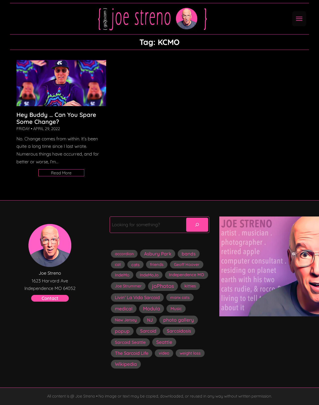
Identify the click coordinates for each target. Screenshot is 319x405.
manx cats (180, 297)
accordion (124, 253)
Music (176, 308)
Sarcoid (148, 331)
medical (124, 309)
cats (135, 264)
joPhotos (163, 286)
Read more (67, 173)
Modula (151, 308)
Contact (50, 298)
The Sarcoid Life (131, 353)
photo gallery (178, 320)
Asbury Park (157, 254)
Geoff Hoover (186, 264)
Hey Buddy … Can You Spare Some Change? (56, 118)
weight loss (190, 353)
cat (118, 264)
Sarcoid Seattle (130, 342)
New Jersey (126, 319)
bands (189, 254)
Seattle (164, 342)
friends (156, 264)
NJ (150, 320)
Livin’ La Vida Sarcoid (137, 297)
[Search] (197, 225)
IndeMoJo (149, 274)
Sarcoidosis (179, 331)
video (164, 353)
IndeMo (122, 274)
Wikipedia (126, 364)
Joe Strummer (128, 285)
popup (122, 331)
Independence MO (186, 274)
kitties (190, 285)
